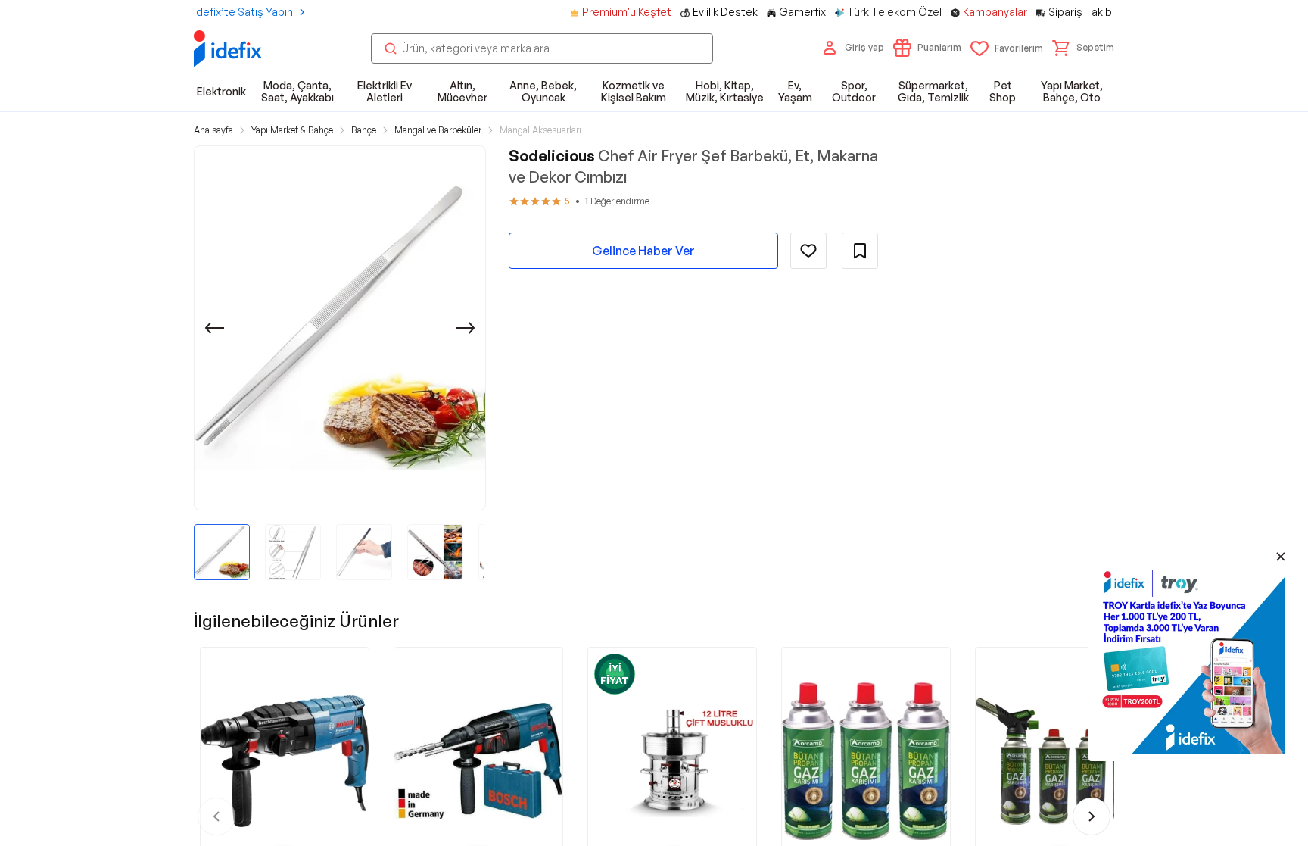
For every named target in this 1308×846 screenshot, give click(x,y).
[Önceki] (214, 328)
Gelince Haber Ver (643, 250)
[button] (1083, 48)
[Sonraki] (465, 328)
